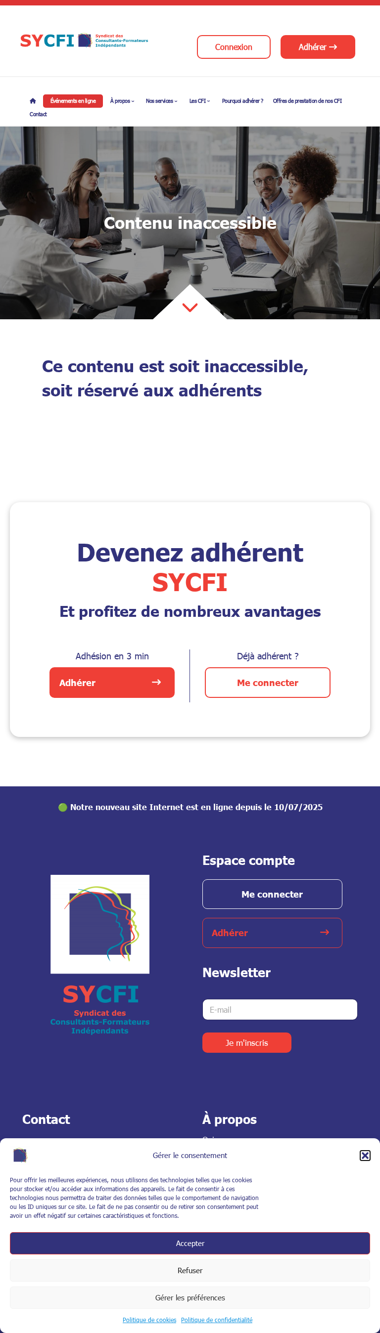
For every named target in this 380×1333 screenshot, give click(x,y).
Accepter (190, 1243)
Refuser (190, 1270)
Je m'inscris (247, 1042)
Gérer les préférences (190, 1297)
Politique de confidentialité (216, 1319)
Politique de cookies (149, 1319)
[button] (365, 1156)
